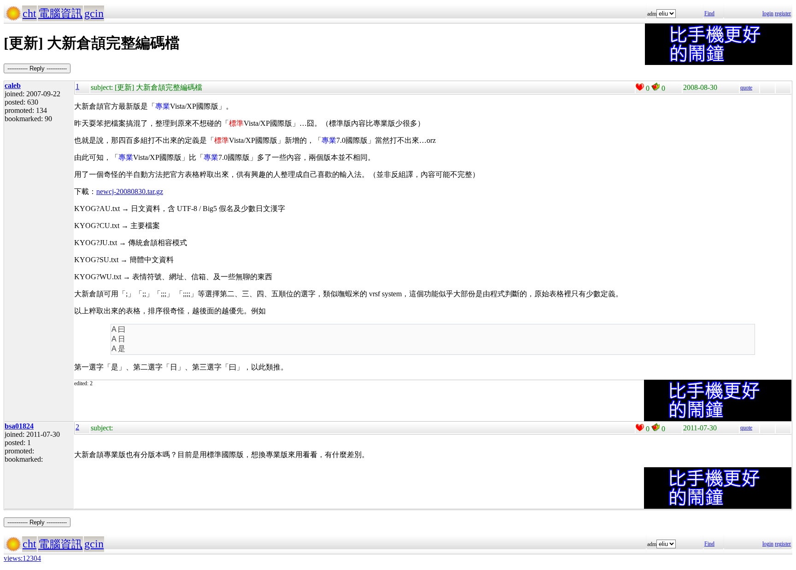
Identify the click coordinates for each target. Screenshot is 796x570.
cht (29, 13)
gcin (94, 13)
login (767, 13)
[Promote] (640, 87)
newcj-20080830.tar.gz (129, 191)
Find (709, 13)
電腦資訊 (60, 13)
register (783, 13)
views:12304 (22, 558)
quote (746, 87)
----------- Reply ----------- (37, 68)
